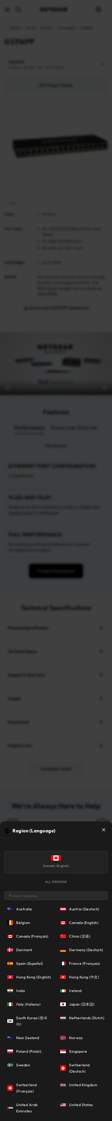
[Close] (103, 830)
